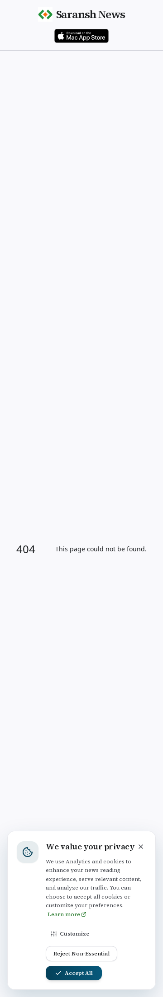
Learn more (64, 914)
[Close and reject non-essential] (140, 846)
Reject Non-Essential (81, 953)
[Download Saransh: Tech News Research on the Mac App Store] (81, 36)
